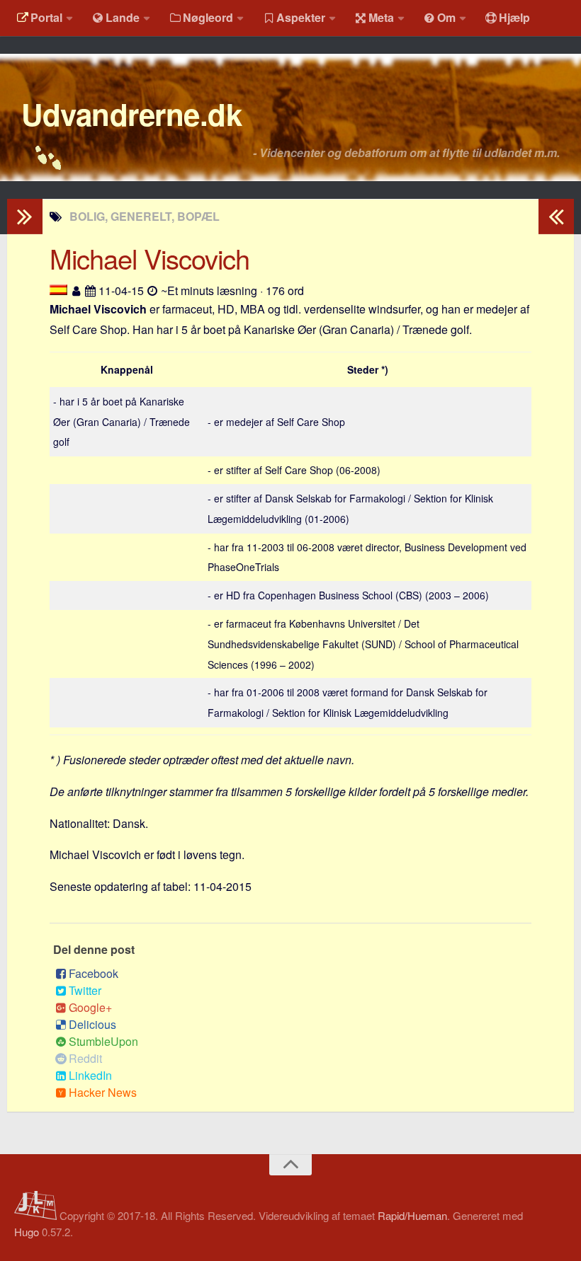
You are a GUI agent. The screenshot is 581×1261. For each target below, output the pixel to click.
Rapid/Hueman (412, 1215)
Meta (381, 17)
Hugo (26, 1231)
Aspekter (300, 17)
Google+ (90, 1007)
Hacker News (103, 1092)
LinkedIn (90, 1075)
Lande (123, 17)
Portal (46, 17)
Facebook (93, 973)
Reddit (85, 1058)
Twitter (85, 990)
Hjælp (514, 17)
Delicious (92, 1024)
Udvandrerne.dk (131, 114)
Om (446, 17)
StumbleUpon (103, 1041)
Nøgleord (208, 17)
